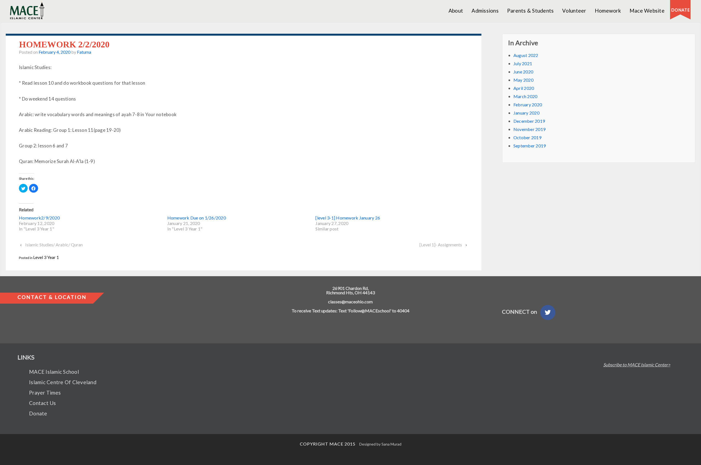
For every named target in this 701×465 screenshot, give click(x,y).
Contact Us (42, 403)
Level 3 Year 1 (46, 257)
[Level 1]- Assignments (441, 244)
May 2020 (523, 79)
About (456, 10)
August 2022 (525, 55)
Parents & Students (530, 10)
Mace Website (647, 10)
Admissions (485, 10)
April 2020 (523, 88)
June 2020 (523, 71)
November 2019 (529, 129)
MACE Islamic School (54, 372)
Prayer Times (45, 392)
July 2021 (522, 63)
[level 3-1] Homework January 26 (347, 217)
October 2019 (527, 137)
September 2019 (529, 145)
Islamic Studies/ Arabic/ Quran (54, 244)
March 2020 (525, 96)
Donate (38, 413)
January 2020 (526, 112)
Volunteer (574, 10)
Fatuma (84, 52)
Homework (608, 10)
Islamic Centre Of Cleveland (62, 382)
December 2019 (529, 121)
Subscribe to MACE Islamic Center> (636, 365)
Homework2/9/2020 (39, 217)
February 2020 (527, 104)
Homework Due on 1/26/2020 (196, 217)
